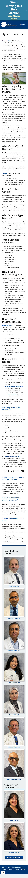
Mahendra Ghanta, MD (14, 618)
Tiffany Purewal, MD (14, 682)
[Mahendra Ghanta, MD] (14, 589)
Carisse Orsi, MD (14, 820)
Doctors (4, 173)
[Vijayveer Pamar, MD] (14, 621)
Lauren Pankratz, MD (14, 852)
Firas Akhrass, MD (14, 586)
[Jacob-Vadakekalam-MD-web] (14, 750)
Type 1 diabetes (7, 41)
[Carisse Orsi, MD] (14, 791)
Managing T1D (6, 325)
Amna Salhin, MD (14, 715)
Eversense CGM (12, 394)
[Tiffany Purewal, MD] (14, 653)
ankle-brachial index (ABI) (12, 456)
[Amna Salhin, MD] (14, 685)
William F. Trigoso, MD (14, 747)
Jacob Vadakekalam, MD (14, 779)
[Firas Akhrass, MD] (14, 557)
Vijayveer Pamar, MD (14, 650)
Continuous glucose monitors (14, 386)
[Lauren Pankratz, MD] (14, 823)
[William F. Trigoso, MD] (14, 717)
